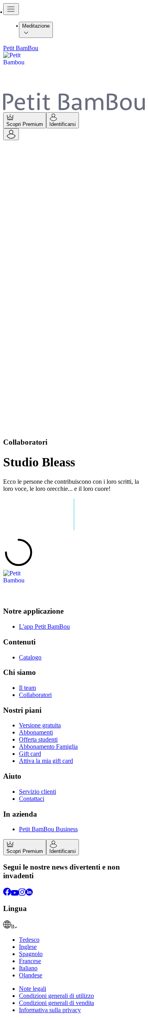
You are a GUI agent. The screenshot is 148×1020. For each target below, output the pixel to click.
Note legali (32, 988)
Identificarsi (62, 124)
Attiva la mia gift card (46, 760)
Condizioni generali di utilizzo (56, 995)
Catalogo (30, 657)
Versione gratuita (40, 725)
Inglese (28, 946)
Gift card (30, 753)
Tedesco (29, 939)
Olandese (30, 975)
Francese (30, 961)
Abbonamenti (36, 732)
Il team (27, 687)
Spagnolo (31, 953)
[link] (74, 925)
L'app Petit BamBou (44, 626)
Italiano (28, 968)
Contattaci (31, 798)
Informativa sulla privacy (50, 1010)
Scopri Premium (24, 124)
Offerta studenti (38, 739)
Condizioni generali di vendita (56, 1002)
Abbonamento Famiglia (48, 746)
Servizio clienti (37, 791)
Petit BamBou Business (48, 829)
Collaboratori (35, 694)
